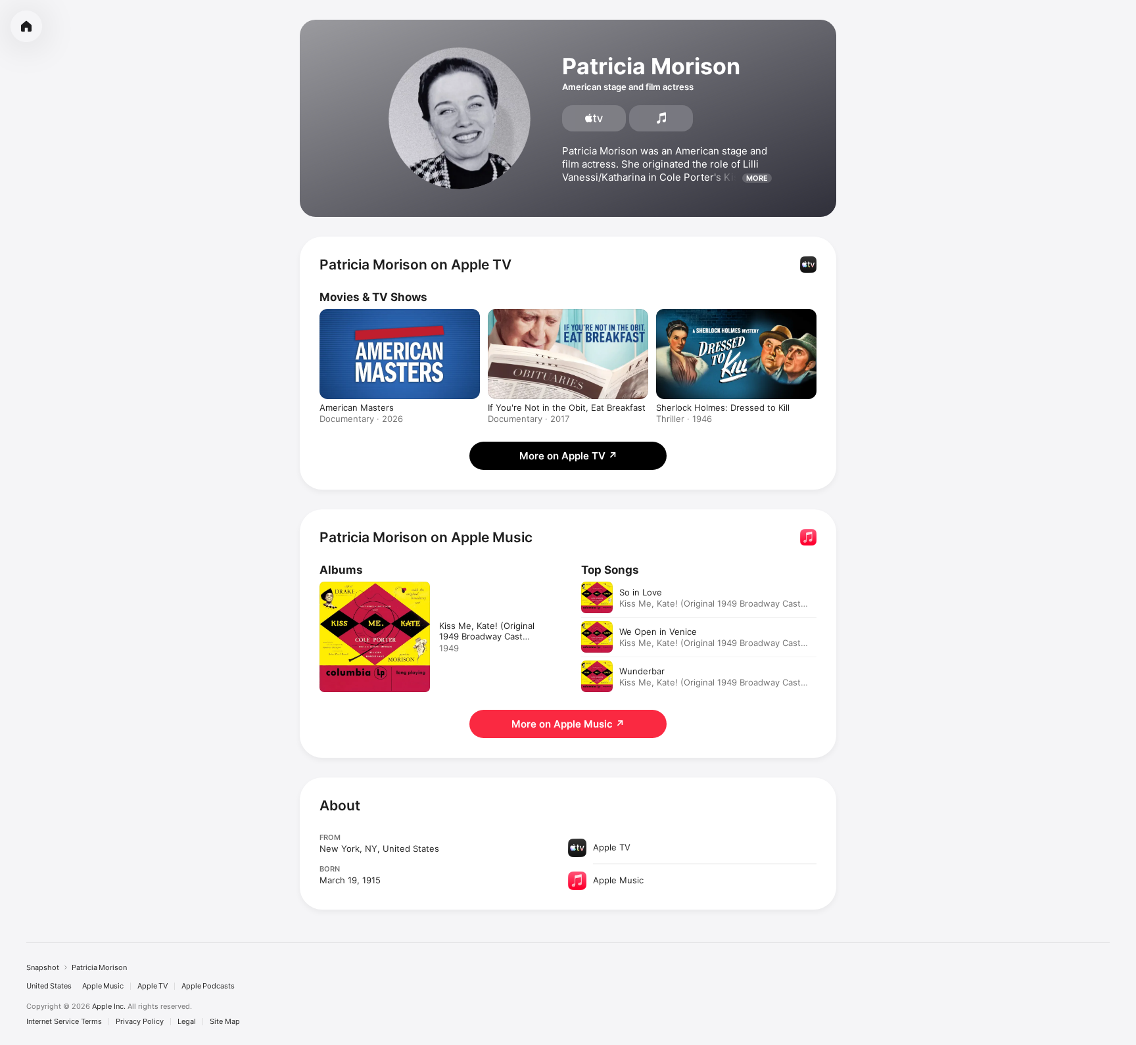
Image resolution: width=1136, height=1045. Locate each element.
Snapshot (42, 967)
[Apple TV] (594, 118)
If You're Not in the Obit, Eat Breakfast (567, 407)
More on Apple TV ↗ (568, 456)
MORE (757, 178)
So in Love (640, 592)
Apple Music (103, 986)
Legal (187, 1021)
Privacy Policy (140, 1021)
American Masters (357, 407)
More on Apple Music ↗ (568, 724)
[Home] (26, 26)
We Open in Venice (658, 631)
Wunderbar (642, 671)
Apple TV (152, 986)
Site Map (225, 1021)
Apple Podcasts (208, 986)
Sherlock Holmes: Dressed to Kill (723, 407)
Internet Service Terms (64, 1021)
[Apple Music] (661, 118)
